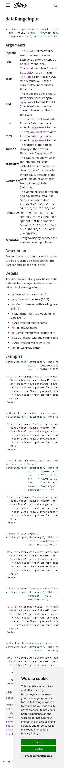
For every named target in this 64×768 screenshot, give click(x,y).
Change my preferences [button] (38, 755)
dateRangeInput (16, 29)
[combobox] (56, 5)
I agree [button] (38, 742)
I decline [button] (38, 749)
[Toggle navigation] (8, 5)
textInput (12, 734)
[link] (29, 733)
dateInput (12, 697)
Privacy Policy (29, 733)
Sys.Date (45, 541)
